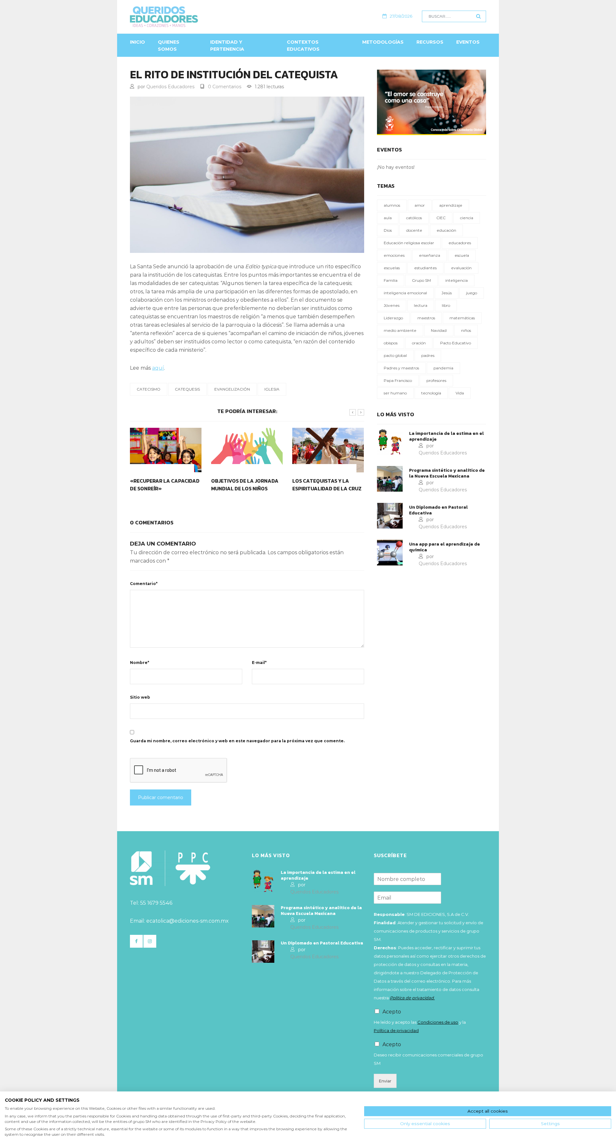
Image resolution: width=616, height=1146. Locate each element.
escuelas (392, 267)
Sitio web (140, 697)
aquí (158, 368)
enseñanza (429, 255)
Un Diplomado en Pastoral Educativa (438, 510)
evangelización (232, 389)
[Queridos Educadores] (199, 17)
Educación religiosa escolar (409, 242)
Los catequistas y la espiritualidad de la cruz (327, 484)
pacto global (395, 355)
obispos (391, 342)
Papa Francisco (398, 380)
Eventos (468, 42)
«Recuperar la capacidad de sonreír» (165, 484)
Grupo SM (421, 280)
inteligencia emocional (405, 292)
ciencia (466, 217)
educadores (460, 242)
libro (446, 305)
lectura (420, 305)
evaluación (461, 267)
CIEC (441, 217)
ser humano (395, 393)
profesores (436, 380)
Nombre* (139, 662)
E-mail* (259, 662)
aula (388, 217)
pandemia (443, 368)
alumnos (392, 205)
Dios (388, 230)
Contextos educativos (303, 45)
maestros (426, 317)
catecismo (148, 389)
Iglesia (271, 389)
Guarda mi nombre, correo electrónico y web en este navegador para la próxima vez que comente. (237, 740)
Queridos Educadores (170, 87)
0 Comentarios (224, 87)
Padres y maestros (401, 368)
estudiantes (425, 267)
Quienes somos (168, 45)
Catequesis (187, 389)
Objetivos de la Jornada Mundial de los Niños (244, 484)
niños (466, 330)
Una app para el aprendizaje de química (444, 547)
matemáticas (462, 317)
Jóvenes (391, 305)
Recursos (429, 42)
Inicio (137, 42)
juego (471, 292)
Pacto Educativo (455, 342)
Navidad (439, 330)
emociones (394, 255)
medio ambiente (400, 330)
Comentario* (144, 583)
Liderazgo (393, 317)
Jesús (446, 292)
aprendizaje (450, 205)
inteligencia (456, 280)
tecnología (431, 393)
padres (427, 355)
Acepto (391, 1012)
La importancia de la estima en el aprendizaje (446, 436)
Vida (460, 393)
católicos (414, 217)
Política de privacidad (396, 1030)
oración (419, 342)
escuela (462, 255)
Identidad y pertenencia (227, 45)
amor (420, 205)
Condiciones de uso (437, 1022)
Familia (391, 280)
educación (446, 230)
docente (414, 230)
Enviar (385, 1080)
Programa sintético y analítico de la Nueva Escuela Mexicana (447, 473)
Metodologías (383, 42)
